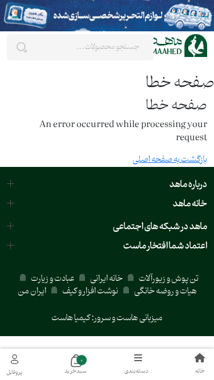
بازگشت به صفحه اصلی (169, 160)
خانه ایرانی (106, 279)
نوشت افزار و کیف (90, 291)
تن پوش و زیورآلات (168, 279)
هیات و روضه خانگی (165, 291)
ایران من (32, 291)
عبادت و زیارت (52, 279)
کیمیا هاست (70, 318)
